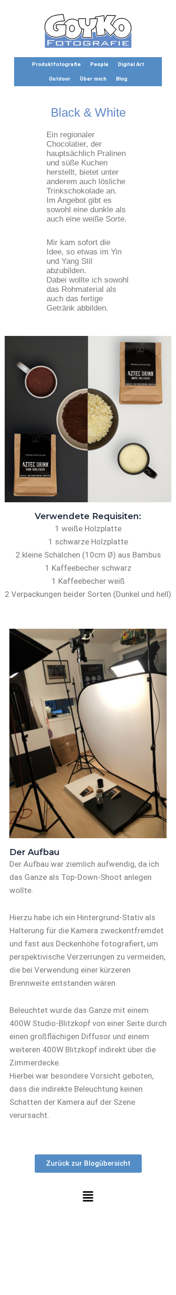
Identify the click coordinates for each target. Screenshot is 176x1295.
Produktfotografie (56, 64)
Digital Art (131, 64)
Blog (121, 79)
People (99, 64)
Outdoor (59, 79)
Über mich (93, 79)
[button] (87, 1197)
